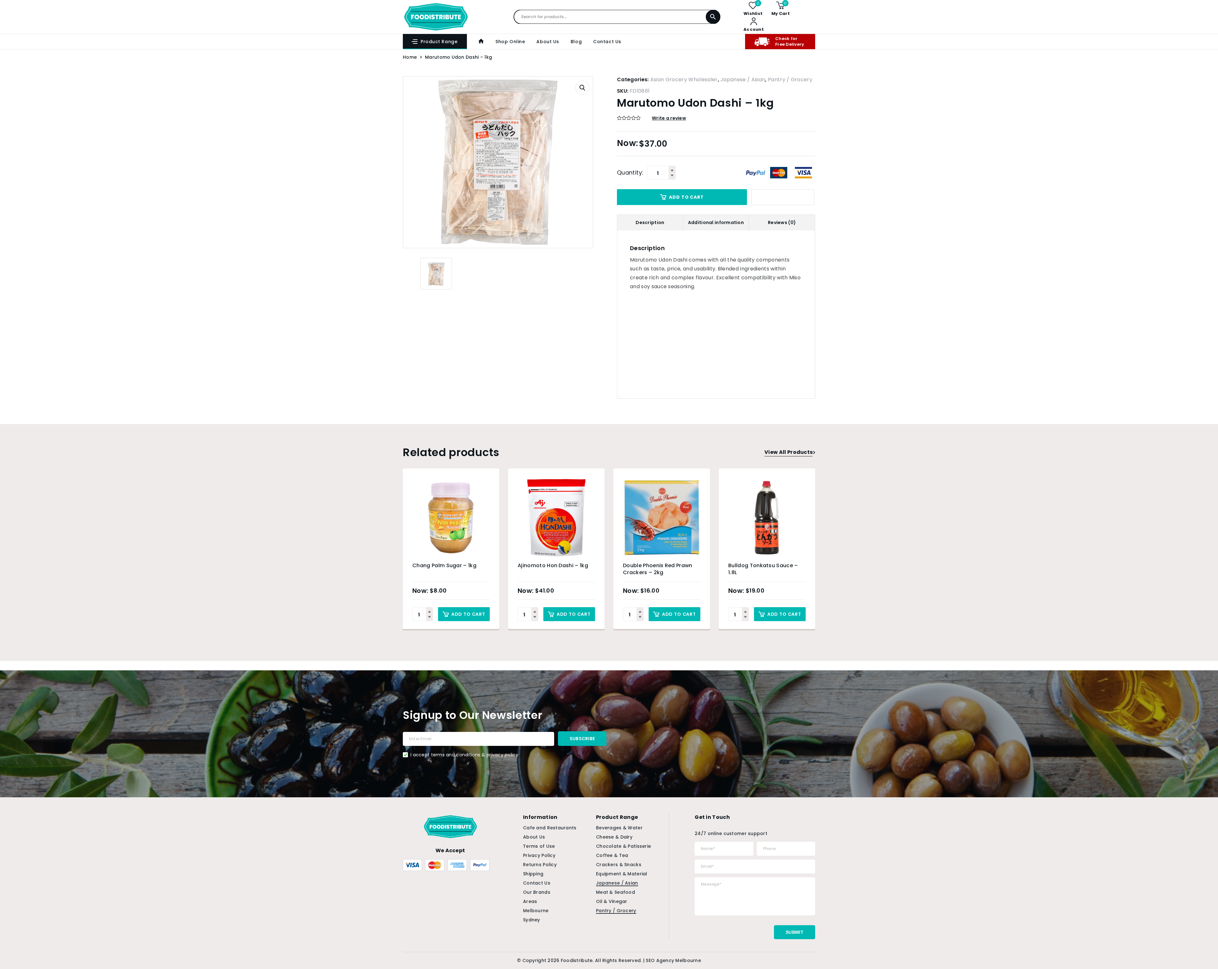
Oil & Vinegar (611, 901)
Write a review (669, 118)
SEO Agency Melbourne (673, 960)
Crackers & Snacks (618, 864)
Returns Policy (540, 864)
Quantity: (630, 172)
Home (410, 57)
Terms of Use (539, 846)
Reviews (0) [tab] (782, 222)
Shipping (533, 874)
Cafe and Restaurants (550, 828)
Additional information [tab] (716, 222)
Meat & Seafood (615, 892)
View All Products (788, 452)
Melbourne (536, 910)
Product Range (439, 41)
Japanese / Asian (742, 79)
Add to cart (686, 197)
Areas (530, 901)
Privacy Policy (539, 855)
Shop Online (510, 41)
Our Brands (536, 892)
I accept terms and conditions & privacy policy (464, 755)
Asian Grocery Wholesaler (684, 79)
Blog (576, 41)
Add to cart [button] (468, 614)
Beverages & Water (619, 828)
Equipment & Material (621, 874)
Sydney (531, 920)
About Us (547, 41)
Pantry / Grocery (790, 79)
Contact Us (607, 41)
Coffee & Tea (612, 855)
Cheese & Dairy (614, 837)
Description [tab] (650, 222)
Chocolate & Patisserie (623, 846)
